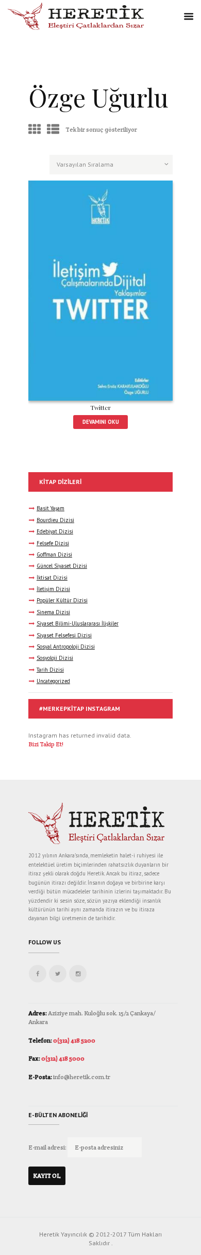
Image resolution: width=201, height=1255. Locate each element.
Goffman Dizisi (54, 554)
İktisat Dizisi (52, 577)
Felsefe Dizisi (53, 543)
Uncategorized (53, 681)
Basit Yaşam (50, 508)
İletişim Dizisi (53, 589)
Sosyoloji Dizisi (55, 657)
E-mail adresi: (48, 1147)
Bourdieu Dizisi (55, 520)
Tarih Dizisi (50, 669)
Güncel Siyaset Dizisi (62, 565)
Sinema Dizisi (53, 612)
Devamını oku (100, 421)
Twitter (100, 407)
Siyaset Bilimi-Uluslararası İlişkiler (78, 623)
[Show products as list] (53, 129)
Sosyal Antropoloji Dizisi (66, 646)
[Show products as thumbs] (34, 129)
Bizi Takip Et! (45, 744)
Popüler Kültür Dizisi (62, 600)
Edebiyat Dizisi (55, 531)
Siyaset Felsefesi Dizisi (64, 635)
